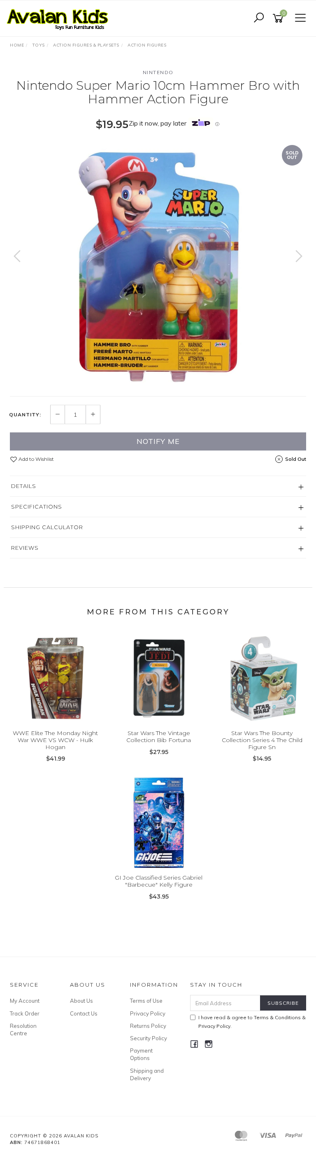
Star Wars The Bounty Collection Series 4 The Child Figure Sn (262, 740)
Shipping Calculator (47, 527)
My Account (25, 1000)
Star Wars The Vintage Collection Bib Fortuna (158, 736)
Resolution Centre (23, 1030)
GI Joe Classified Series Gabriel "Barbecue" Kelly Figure (158, 881)
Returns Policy (148, 1026)
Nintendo (158, 72)
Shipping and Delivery (147, 1074)
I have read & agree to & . (252, 1021)
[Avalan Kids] (59, 17)
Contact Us (84, 1013)
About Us (81, 1000)
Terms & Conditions (277, 1017)
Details (23, 486)
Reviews (25, 547)
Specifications (36, 506)
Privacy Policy (147, 1013)
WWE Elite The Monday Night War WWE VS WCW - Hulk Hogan (55, 740)
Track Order (25, 1013)
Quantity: (25, 414)
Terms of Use (146, 1000)
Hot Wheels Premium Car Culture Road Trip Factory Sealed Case (71, 1123)
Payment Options (141, 1054)
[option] (158, 264)
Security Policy (148, 1038)
